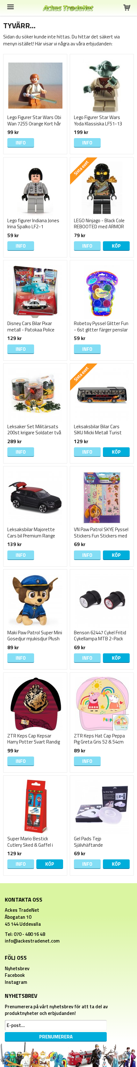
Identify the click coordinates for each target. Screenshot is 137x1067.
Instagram (16, 982)
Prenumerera (56, 1036)
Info (21, 142)
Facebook (15, 975)
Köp (116, 246)
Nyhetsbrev (17, 968)
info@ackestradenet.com (32, 940)
